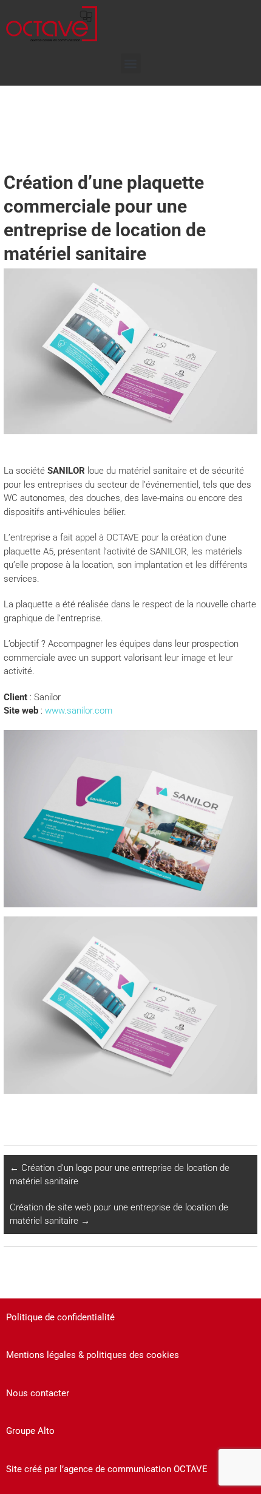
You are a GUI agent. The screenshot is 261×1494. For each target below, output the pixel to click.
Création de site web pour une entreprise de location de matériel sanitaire (119, 1214)
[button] (131, 63)
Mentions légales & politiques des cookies (92, 1354)
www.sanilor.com (78, 710)
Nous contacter (37, 1393)
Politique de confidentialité (60, 1317)
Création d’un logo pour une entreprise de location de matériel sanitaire (119, 1174)
